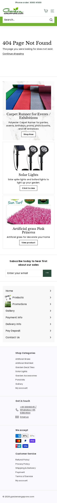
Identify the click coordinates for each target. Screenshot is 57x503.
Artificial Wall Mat (24, 363)
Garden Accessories (26, 375)
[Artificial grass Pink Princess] (28, 211)
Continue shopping (13, 53)
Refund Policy (22, 459)
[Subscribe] (47, 273)
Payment (20, 472)
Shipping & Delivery (26, 468)
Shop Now (29, 134)
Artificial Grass (23, 359)
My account (22, 388)
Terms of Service (24, 476)
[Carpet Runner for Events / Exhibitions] (28, 97)
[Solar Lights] (28, 157)
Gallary (19, 384)
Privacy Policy (23, 463)
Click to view (28, 188)
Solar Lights (21, 371)
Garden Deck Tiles (25, 367)
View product (28, 242)
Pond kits (20, 379)
